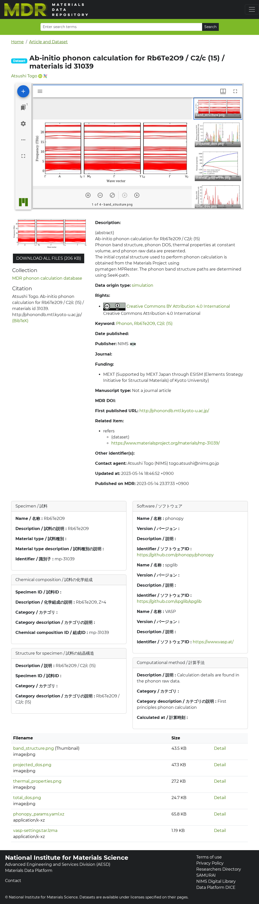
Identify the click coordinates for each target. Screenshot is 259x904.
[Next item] (137, 195)
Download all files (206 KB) (48, 258)
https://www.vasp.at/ (213, 642)
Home (17, 41)
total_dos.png (27, 797)
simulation (142, 285)
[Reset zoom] (112, 195)
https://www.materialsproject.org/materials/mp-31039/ (165, 443)
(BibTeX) (20, 320)
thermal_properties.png (37, 781)
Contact (13, 880)
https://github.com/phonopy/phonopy (175, 555)
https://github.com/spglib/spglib (169, 601)
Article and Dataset (48, 41)
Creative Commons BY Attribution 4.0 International (178, 306)
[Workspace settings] (23, 124)
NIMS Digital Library (216, 881)
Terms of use (209, 857)
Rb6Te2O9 (144, 323)
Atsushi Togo (24, 76)
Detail (220, 748)
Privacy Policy (210, 863)
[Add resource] (23, 91)
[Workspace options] (23, 140)
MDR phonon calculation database (47, 278)
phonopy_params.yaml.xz (38, 814)
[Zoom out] (100, 195)
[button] (218, 108)
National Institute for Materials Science (66, 857)
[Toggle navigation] (252, 9)
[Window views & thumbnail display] (223, 91)
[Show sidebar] (40, 91)
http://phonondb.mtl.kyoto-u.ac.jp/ (174, 410)
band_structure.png (33, 748)
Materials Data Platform (28, 870)
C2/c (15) (164, 323)
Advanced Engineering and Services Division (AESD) (57, 864)
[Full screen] (23, 156)
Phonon (124, 323)
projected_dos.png (32, 764)
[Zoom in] (88, 195)
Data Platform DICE (215, 887)
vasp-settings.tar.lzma (35, 830)
